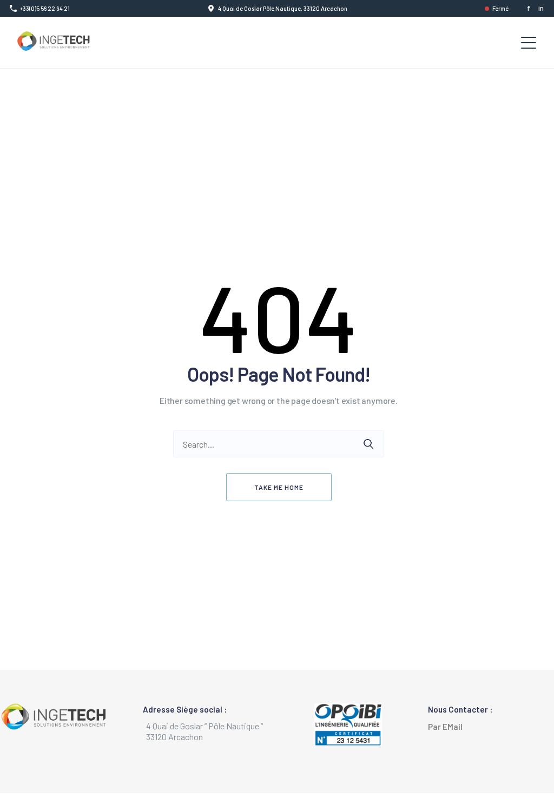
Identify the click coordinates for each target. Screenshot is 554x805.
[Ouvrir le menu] (528, 42)
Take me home (279, 487)
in (541, 8)
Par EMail (447, 726)
